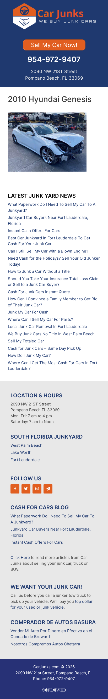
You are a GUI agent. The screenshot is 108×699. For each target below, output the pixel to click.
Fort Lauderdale (25, 459)
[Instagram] (37, 489)
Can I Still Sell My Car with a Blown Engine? (48, 251)
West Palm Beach (26, 445)
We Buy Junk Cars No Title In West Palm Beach (51, 333)
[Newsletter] (48, 489)
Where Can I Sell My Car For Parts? (40, 319)
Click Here (20, 557)
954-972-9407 (54, 59)
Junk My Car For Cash (28, 312)
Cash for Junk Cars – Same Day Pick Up (44, 348)
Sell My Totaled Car (26, 340)
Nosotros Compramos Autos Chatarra (45, 643)
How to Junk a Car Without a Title (39, 271)
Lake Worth (20, 452)
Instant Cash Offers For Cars (34, 230)
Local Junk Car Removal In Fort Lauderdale (47, 326)
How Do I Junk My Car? (29, 355)
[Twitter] (25, 489)
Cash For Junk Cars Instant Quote (39, 291)
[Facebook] (14, 489)
